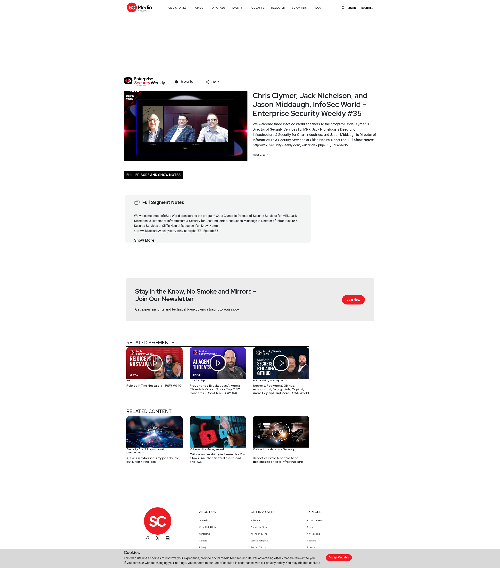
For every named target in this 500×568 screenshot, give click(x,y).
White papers (313, 533)
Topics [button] (198, 7)
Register (367, 7)
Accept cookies (339, 557)
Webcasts (311, 540)
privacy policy (275, 563)
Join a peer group (259, 540)
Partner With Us (258, 547)
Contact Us (204, 533)
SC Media (204, 520)
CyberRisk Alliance (208, 527)
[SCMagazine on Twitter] (157, 538)
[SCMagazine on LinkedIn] (167, 538)
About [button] (318, 7)
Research (311, 527)
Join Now (353, 300)
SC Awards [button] (299, 7)
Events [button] (237, 7)
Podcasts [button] (257, 7)
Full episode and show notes (153, 175)
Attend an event (259, 533)
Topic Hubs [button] (218, 7)
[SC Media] (139, 7)
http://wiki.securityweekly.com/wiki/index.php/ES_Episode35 (176, 231)
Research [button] (278, 7)
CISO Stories (177, 7)
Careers (203, 540)
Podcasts (311, 547)
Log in (352, 7)
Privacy (202, 547)
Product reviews (315, 520)
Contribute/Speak (260, 527)
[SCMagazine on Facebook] (147, 538)
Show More (144, 240)
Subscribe (256, 520)
